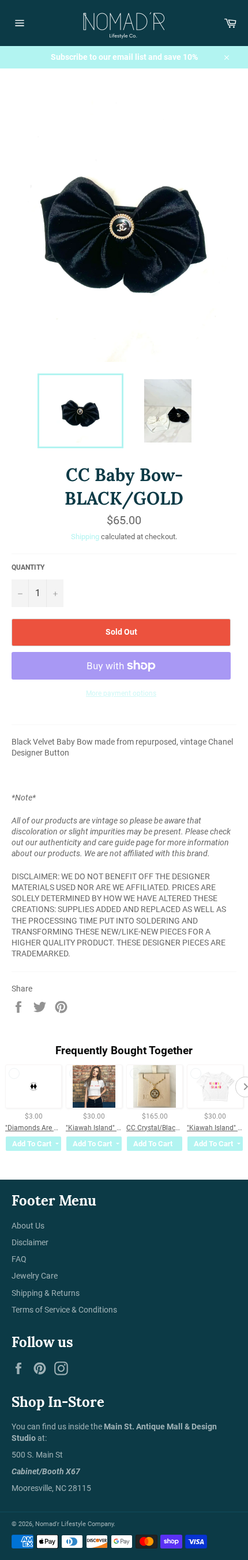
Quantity (28, 567)
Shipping (85, 536)
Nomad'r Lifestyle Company (74, 1524)
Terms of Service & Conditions (64, 1309)
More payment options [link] (121, 693)
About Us (28, 1225)
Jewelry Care (35, 1275)
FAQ (19, 1259)
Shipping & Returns (46, 1293)
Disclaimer (30, 1242)
